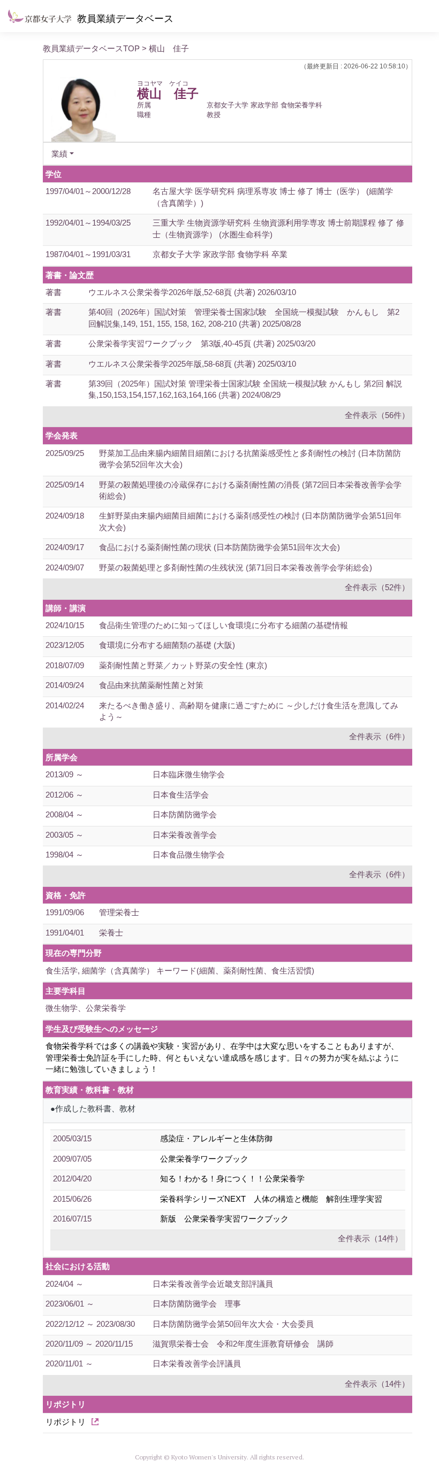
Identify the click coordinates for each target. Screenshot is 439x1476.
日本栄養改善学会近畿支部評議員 (213, 1283)
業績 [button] (59, 153)
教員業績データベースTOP (91, 48)
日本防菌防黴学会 (185, 814)
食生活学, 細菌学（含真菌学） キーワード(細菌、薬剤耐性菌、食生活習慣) (180, 970)
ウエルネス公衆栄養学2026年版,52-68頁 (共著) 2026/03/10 (192, 292)
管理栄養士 (119, 912)
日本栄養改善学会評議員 (197, 1363)
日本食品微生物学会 (189, 854)
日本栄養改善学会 (185, 834)
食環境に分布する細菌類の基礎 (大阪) (167, 645)
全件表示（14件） (370, 1238)
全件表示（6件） (379, 736)
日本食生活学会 (181, 794)
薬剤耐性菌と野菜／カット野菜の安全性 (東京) (183, 665)
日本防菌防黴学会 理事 (197, 1303)
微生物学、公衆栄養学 (86, 1008)
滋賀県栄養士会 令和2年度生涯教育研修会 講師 (243, 1343)
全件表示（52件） (377, 587)
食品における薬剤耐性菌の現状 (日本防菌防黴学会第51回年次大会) (219, 547)
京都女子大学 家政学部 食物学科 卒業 (220, 254)
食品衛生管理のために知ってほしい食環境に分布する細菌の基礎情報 (223, 625)
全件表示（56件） (377, 415)
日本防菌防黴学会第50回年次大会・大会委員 (233, 1323)
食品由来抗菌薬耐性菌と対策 (151, 685)
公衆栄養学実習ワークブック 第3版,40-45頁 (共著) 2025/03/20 (201, 343)
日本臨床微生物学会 (189, 774)
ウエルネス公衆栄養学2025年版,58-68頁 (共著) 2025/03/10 (192, 363)
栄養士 (111, 932)
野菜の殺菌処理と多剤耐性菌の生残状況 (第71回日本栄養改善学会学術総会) (235, 567)
